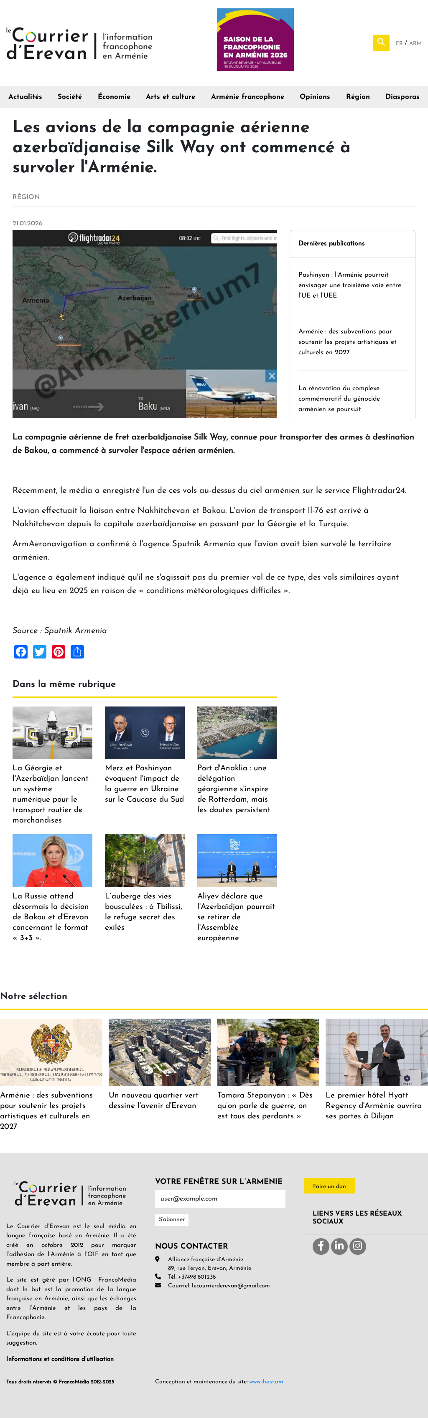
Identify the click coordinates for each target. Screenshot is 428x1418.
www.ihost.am (266, 1382)
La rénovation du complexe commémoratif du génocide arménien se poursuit (339, 399)
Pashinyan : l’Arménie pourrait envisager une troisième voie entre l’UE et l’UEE (349, 285)
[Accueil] (79, 42)
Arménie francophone (247, 97)
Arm (415, 43)
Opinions (315, 97)
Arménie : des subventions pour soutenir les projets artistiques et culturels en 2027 (347, 342)
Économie (114, 97)
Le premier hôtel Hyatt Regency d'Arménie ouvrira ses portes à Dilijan (374, 1106)
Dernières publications (331, 243)
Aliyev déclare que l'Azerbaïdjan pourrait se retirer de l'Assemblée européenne (236, 917)
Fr (400, 43)
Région (358, 97)
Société (70, 97)
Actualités (25, 97)
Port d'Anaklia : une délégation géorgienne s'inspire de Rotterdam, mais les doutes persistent (233, 789)
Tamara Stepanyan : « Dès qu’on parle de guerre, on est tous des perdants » (265, 1106)
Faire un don (329, 1186)
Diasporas (402, 97)
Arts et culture (170, 97)
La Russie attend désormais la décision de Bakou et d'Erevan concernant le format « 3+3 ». (51, 917)
